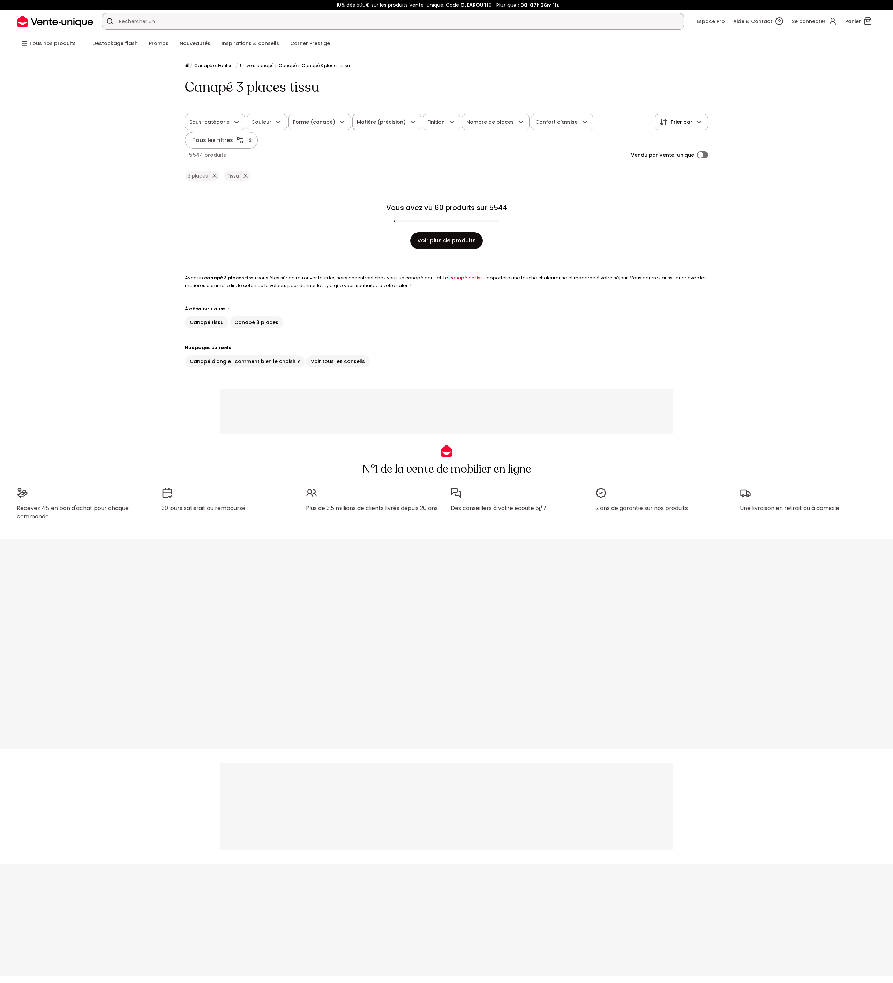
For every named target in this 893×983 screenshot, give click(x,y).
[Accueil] (187, 65)
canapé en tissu (467, 278)
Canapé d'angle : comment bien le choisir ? (245, 361)
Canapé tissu (207, 322)
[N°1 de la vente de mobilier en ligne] (55, 21)
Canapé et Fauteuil (214, 65)
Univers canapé (256, 65)
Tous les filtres (212, 140)
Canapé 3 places (256, 322)
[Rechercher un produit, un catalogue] (110, 21)
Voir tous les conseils (338, 361)
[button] (214, 176)
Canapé (288, 65)
